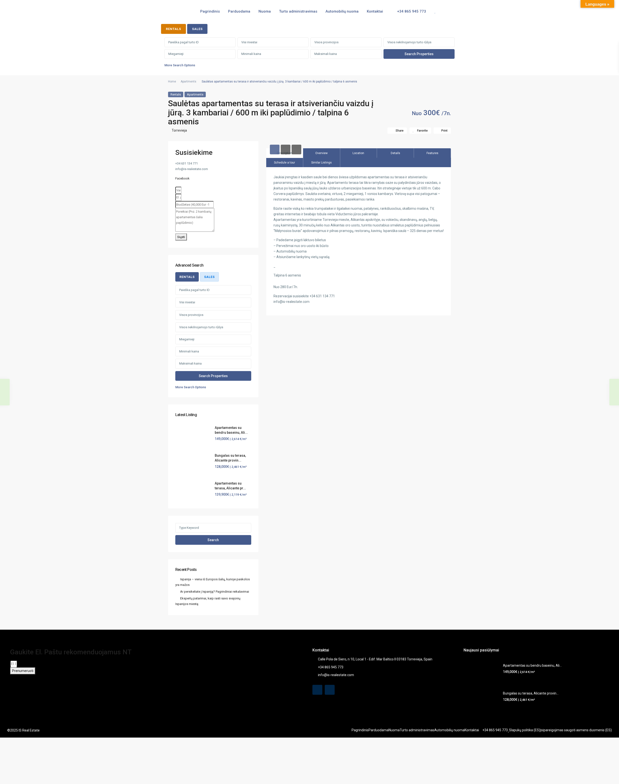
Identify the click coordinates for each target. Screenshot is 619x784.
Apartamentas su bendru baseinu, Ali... (532, 665)
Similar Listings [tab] (321, 162)
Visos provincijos (326, 42)
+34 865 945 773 (411, 11)
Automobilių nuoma (342, 11)
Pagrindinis (210, 11)
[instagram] (330, 690)
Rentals (175, 94)
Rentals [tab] (173, 29)
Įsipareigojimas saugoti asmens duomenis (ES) (576, 730)
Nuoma (264, 11)
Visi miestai (249, 42)
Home (172, 81)
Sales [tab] (197, 29)
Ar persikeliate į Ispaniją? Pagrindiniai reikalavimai (214, 591)
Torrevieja (179, 130)
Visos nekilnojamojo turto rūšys (409, 42)
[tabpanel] (309, 54)
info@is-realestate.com (336, 675)
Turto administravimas (298, 11)
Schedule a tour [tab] (284, 162)
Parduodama (239, 11)
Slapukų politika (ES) (524, 730)
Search (213, 540)
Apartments (188, 81)
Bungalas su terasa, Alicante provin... (531, 693)
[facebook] (317, 690)
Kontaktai (375, 11)
